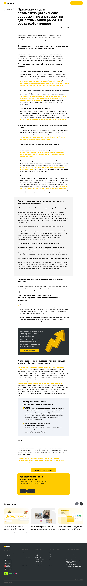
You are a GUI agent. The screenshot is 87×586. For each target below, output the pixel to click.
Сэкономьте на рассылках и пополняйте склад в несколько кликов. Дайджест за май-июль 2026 (14, 528)
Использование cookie (71, 557)
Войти (66, 3)
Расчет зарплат (38, 565)
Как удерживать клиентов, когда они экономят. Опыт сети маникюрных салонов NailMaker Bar (43, 528)
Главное (6, 532)
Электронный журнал (38, 554)
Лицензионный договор (71, 554)
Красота (50, 552)
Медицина (51, 554)
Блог (23, 554)
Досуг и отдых (52, 557)
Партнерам (24, 559)
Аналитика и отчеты (39, 559)
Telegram (23, 491)
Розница (50, 565)
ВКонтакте (31, 491)
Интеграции (41, 3)
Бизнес (19, 27)
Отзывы (23, 569)
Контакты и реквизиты (24, 564)
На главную (9, 9)
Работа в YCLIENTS (26, 557)
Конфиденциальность (71, 556)
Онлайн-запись (38, 552)
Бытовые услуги (52, 563)
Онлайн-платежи (38, 563)
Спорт (50, 556)
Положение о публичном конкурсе (74, 566)
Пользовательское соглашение (73, 552)
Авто (50, 561)
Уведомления (38, 557)
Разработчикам (25, 561)
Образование (52, 559)
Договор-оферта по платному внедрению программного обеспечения (73, 561)
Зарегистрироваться (77, 3)
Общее (10, 532)
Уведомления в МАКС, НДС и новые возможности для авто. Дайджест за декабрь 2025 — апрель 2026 (70, 528)
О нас (23, 552)
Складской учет (38, 561)
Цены (48, 3)
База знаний (24, 556)
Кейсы (41, 532)
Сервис (15, 532)
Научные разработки (71, 564)
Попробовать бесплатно (29, 350)
